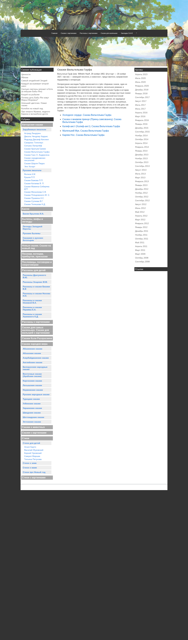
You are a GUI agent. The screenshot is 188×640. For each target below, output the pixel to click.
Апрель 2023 (141, 74)
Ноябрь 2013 (141, 158)
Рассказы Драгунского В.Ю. (34, 276)
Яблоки (24, 77)
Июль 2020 (140, 78)
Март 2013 (140, 177)
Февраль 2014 (142, 147)
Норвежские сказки (33, 390)
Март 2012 (140, 219)
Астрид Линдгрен (32, 133)
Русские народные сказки (36, 394)
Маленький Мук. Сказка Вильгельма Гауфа (85, 130)
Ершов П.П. (29, 177)
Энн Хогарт (29, 166)
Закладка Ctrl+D (127, 33)
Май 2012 (140, 212)
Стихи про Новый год (34, 472)
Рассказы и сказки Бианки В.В (36, 287)
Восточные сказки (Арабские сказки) (32, 375)
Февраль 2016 (142, 120)
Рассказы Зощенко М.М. (35, 282)
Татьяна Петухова (33, 459)
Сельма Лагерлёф (33, 145)
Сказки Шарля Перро (34, 163)
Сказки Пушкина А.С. (34, 198)
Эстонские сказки (32, 422)
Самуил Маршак (32, 456)
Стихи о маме (30, 467)
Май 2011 (139, 242)
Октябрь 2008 (141, 258)
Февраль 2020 (142, 86)
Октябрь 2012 (141, 196)
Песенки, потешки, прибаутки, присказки (35, 255)
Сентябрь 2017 (142, 97)
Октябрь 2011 (141, 238)
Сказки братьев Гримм (35, 149)
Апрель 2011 (141, 246)
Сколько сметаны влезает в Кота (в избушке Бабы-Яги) (37, 90)
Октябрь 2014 (141, 139)
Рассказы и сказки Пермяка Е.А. (32, 308)
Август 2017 (140, 101)
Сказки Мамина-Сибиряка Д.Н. (36, 187)
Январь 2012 (141, 227)
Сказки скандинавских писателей (34, 159)
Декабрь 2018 (141, 89)
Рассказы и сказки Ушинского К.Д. (32, 315)
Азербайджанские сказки (36, 358)
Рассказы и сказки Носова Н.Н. (36, 294)
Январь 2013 (141, 185)
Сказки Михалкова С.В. (35, 192)
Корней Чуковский (33, 453)
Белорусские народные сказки (35, 368)
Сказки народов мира (34, 344)
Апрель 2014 (141, 143)
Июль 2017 (140, 105)
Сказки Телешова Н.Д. (35, 204)
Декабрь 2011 (141, 231)
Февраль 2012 (142, 223)
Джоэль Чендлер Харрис (36, 136)
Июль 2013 (140, 174)
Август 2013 (140, 170)
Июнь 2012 (140, 208)
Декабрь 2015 (141, 128)
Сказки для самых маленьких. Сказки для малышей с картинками (36, 330)
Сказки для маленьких (109, 33)
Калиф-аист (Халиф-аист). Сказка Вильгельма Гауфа (91, 126)
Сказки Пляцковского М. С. (37, 195)
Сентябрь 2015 (142, 131)
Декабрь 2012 (141, 189)
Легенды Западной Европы (32, 227)
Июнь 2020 (140, 82)
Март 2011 (140, 250)
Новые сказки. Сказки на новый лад (36, 247)
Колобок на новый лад (32, 108)
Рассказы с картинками (88, 33)
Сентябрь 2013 (142, 166)
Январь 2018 (141, 93)
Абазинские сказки (32, 349)
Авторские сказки (32, 124)
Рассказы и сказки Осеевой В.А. (32, 301)
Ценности (26, 74)
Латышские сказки (32, 385)
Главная (54, 33)
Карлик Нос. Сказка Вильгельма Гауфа (83, 135)
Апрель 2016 (141, 112)
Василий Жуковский (33, 450)
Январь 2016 (141, 124)
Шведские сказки (32, 412)
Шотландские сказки (33, 417)
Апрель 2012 (141, 216)
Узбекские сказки (32, 403)
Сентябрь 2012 (142, 200)
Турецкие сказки (31, 399)
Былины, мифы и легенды (32, 220)
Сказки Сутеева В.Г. (33, 201)
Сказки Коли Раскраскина (37, 338)
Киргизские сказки (32, 381)
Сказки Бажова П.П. (33, 180)
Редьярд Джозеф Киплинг (36, 139)
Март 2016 (140, 116)
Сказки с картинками (68, 33)
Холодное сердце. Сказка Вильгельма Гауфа (86, 115)
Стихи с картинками (34, 477)
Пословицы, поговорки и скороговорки (37, 263)
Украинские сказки (32, 408)
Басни (25, 209)
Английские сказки (32, 362)
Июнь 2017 (140, 109)
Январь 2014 (141, 151)
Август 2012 (140, 204)
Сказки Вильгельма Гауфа (36, 152)
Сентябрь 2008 (142, 261)
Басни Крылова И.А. (33, 214)
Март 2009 (140, 254)
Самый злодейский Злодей (34, 80)
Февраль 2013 (142, 181)
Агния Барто (30, 447)
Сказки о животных (33, 427)
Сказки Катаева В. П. (34, 183)
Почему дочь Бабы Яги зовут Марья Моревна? (35, 98)
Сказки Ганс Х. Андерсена (36, 155)
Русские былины (31, 233)
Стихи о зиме (30, 463)
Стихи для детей (31, 443)
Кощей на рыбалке (30, 94)
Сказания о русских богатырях (33, 239)
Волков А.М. (30, 174)
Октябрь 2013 (141, 162)
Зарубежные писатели (34, 129)
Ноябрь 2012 (141, 193)
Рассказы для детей (34, 270)
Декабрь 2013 (141, 154)
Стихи (25, 438)
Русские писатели (32, 170)
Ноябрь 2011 (141, 235)
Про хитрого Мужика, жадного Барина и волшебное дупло (35, 112)
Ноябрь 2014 (141, 135)
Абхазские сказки (32, 353)
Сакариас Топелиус (33, 142)
